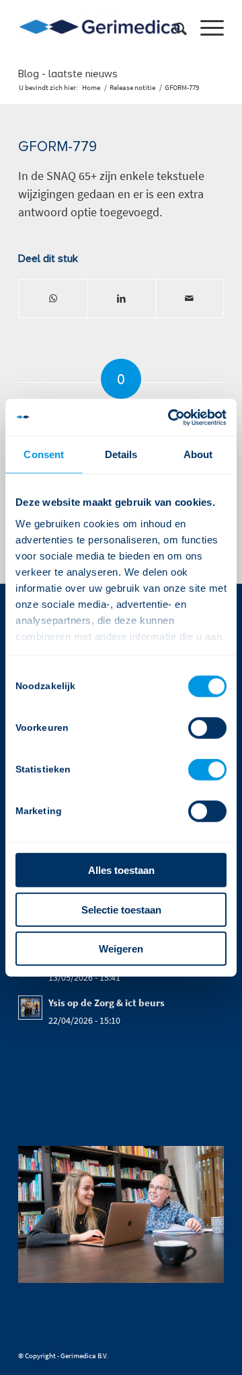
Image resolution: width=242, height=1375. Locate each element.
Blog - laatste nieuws (68, 74)
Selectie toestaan (121, 909)
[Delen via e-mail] (189, 298)
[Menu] (205, 27)
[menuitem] (174, 27)
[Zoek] (174, 27)
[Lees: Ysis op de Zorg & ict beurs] (30, 1007)
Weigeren (121, 949)
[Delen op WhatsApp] (53, 298)
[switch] (207, 728)
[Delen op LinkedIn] (121, 298)
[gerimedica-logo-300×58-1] (100, 27)
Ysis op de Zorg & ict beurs (106, 1002)
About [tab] (198, 454)
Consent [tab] (44, 454)
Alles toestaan (121, 870)
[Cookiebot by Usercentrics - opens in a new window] (171, 417)
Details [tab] (121, 454)
